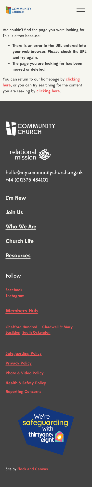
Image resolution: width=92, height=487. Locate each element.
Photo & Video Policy (25, 373)
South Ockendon (36, 332)
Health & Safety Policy (26, 383)
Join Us (14, 212)
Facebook (14, 289)
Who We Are (21, 226)
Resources (18, 255)
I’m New (16, 198)
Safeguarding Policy (24, 353)
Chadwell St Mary (57, 327)
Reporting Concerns (23, 391)
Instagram (15, 295)
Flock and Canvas (32, 469)
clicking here (48, 91)
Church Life (20, 241)
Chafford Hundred (21, 327)
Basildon (13, 332)
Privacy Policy (19, 363)
